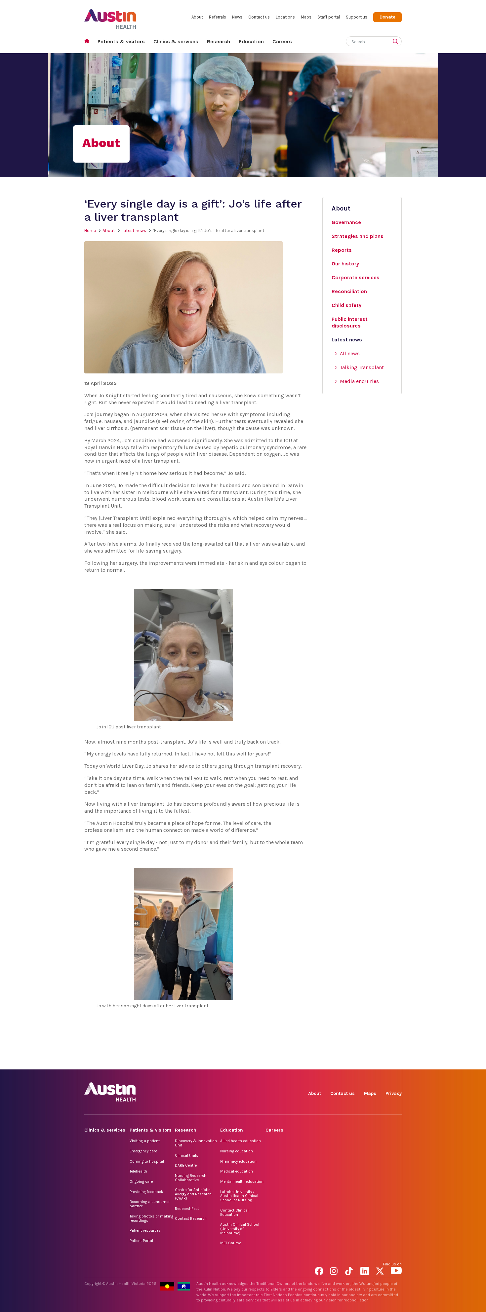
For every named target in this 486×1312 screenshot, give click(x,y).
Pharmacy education (238, 1161)
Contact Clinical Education (234, 1212)
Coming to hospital (147, 1161)
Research (218, 41)
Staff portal (328, 17)
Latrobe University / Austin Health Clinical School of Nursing (239, 1195)
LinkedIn (365, 1062)
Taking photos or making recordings (151, 1218)
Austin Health (110, 16)
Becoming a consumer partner (150, 1203)
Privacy (393, 1093)
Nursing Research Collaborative (190, 1177)
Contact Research (191, 1218)
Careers (282, 41)
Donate (387, 17)
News (237, 17)
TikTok (350, 1062)
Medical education (236, 1171)
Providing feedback (146, 1191)
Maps (306, 17)
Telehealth (138, 1171)
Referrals (217, 17)
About (197, 17)
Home (88, 42)
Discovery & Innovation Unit (196, 1142)
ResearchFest (187, 1208)
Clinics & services (175, 41)
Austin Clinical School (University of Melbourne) (239, 1228)
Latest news (134, 230)
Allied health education (240, 1140)
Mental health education (241, 1181)
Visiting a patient (145, 1140)
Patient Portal (141, 1240)
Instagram (335, 1062)
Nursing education (236, 1151)
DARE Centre (186, 1165)
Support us (356, 17)
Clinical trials (186, 1155)
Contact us (259, 17)
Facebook (320, 1062)
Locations (285, 17)
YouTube (396, 1062)
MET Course (230, 1243)
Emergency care (143, 1151)
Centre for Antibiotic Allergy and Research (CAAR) (193, 1193)
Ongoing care (141, 1181)
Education (251, 41)
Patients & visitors (121, 41)
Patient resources (145, 1230)
